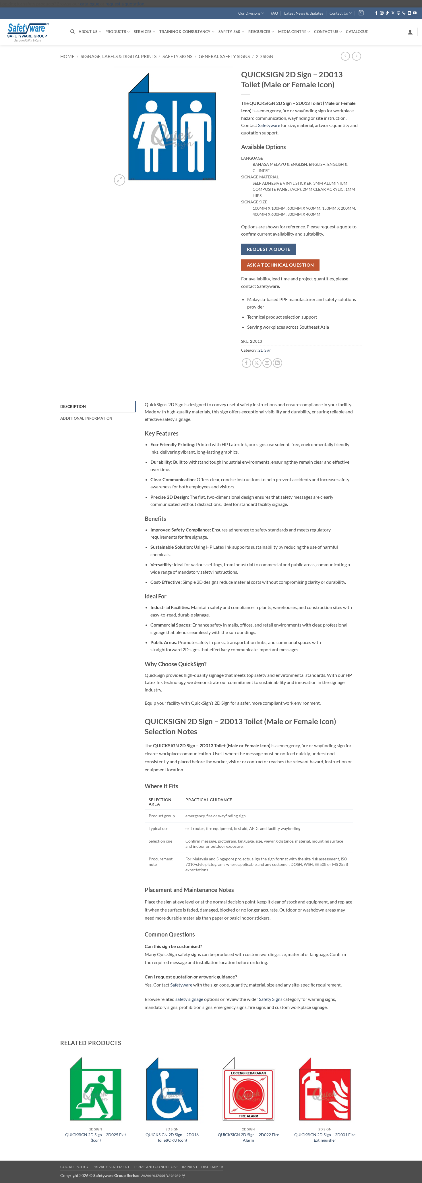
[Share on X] (257, 363)
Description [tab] (73, 406)
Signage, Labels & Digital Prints (118, 56)
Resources (259, 31)
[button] (410, 32)
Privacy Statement (110, 1167)
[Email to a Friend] (267, 363)
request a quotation (124, 3)
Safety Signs (177, 56)
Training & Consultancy (185, 31)
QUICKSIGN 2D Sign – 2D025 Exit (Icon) (95, 1137)
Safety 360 (229, 31)
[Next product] (345, 56)
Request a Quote (269, 249)
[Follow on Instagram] (382, 13)
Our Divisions (249, 13)
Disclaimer (212, 1167)
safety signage (189, 999)
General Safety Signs (224, 56)
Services (142, 31)
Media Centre (292, 31)
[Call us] (404, 13)
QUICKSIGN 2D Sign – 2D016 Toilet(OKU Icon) (172, 1137)
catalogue (89, 3)
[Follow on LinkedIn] (409, 13)
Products (115, 31)
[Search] (72, 31)
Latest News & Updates (303, 13)
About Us (88, 31)
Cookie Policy (74, 1167)
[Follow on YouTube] (415, 13)
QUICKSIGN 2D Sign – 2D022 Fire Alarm (248, 1137)
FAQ (274, 13)
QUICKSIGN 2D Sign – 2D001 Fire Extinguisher (324, 1137)
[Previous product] (356, 56)
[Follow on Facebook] (376, 13)
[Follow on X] (393, 13)
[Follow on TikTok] (387, 13)
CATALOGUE (357, 31)
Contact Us (339, 13)
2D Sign (264, 56)
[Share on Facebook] (246, 363)
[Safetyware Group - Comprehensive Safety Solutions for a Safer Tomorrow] (33, 32)
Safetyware (269, 125)
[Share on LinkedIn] (277, 363)
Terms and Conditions (155, 1167)
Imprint (190, 1167)
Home (67, 56)
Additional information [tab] (86, 418)
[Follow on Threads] (398, 13)
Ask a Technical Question (280, 264)
